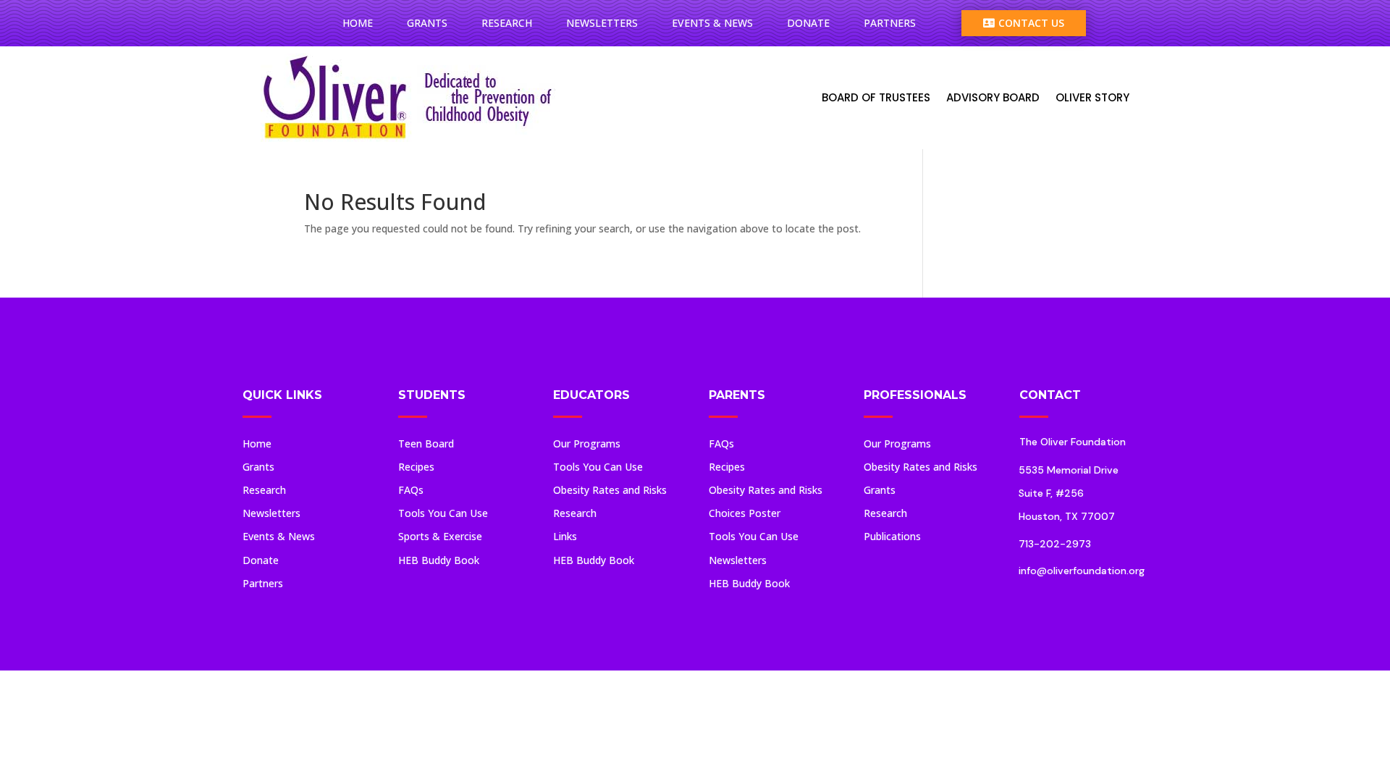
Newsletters (602, 23)
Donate (808, 23)
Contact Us (1023, 23)
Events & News (712, 23)
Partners (890, 23)
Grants (427, 23)
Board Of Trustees (876, 97)
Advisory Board (993, 97)
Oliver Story (1092, 97)
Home (357, 23)
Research (506, 23)
